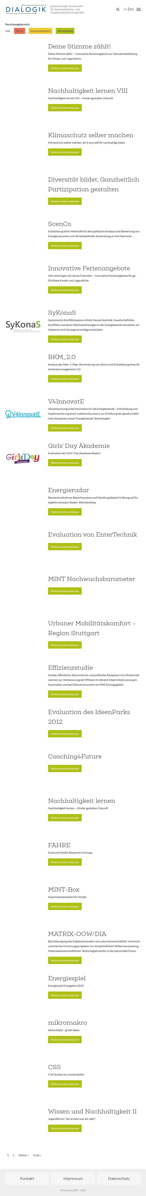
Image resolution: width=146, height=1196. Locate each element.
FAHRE (59, 845)
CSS (54, 1067)
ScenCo (59, 223)
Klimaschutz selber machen (90, 135)
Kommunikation (40, 30)
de (125, 9)
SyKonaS (62, 312)
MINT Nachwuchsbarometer (91, 578)
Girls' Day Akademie (79, 445)
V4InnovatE (66, 401)
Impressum (73, 1178)
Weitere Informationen (65, 68)
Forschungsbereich (17, 24)
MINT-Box (63, 889)
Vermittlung (65, 30)
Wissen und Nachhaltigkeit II (92, 1111)
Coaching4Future (75, 756)
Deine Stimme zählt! (79, 46)
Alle (7, 30)
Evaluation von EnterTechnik (92, 534)
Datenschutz (119, 1178)
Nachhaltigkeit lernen (81, 800)
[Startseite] (26, 9)
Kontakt (27, 1178)
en (131, 9)
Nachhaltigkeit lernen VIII (88, 90)
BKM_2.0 (62, 357)
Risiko (19, 30)
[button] (139, 9)
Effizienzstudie (70, 667)
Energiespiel (67, 978)
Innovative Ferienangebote (89, 268)
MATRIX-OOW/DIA (77, 933)
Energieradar (68, 490)
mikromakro (67, 1022)
